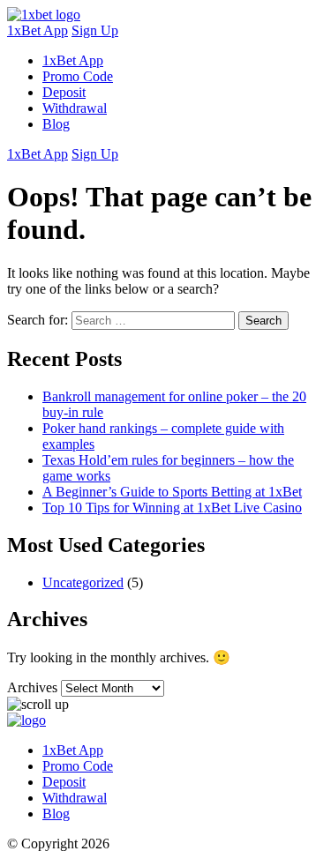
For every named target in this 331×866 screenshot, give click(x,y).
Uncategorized (83, 582)
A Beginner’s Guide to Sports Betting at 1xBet (172, 491)
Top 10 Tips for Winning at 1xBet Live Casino (172, 507)
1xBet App (37, 30)
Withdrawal (74, 108)
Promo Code (77, 76)
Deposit (64, 92)
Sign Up (94, 30)
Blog (56, 123)
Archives (32, 687)
